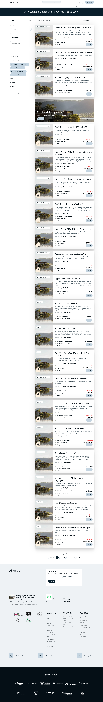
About (48, 6)
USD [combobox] (80, 2)
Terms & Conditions (27, 664)
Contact (54, 6)
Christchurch (50, 625)
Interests (12, 90)
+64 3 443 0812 (66, 602)
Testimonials (83, 625)
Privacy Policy (12, 664)
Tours (36, 6)
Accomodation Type (15, 94)
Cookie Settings (36, 664)
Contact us (40, 119)
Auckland (49, 616)
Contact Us (83, 620)
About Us (83, 622)
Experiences (30, 6)
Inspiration (42, 6)
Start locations (14, 56)
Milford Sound (51, 641)
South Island (50, 644)
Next (79, 557)
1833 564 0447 (90, 6)
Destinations (12, 6)
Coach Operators (85, 627)
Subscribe (51, 581)
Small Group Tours (19, 68)
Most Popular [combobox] (85, 20)
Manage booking (77, 6)
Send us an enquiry (33, 602)
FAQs (81, 630)
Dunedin (49, 628)
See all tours (89, 2)
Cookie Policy (19, 664)
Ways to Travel (21, 6)
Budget (12, 86)
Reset (30, 20)
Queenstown (50, 639)
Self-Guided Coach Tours (21, 64)
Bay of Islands (51, 621)
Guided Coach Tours (19, 71)
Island (11, 49)
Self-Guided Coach (68, 616)
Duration (12, 82)
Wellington (49, 623)
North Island (50, 646)
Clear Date (12, 33)
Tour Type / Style (14, 60)
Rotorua (49, 618)
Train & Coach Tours (19, 75)
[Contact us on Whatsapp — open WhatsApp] (49, 597)
